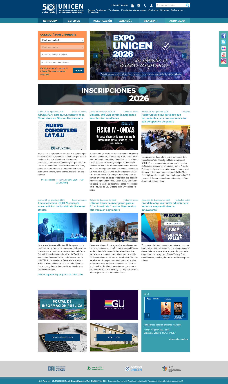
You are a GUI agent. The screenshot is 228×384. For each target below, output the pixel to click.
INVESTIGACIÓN (102, 21)
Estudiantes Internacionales (133, 10)
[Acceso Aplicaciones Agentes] (151, 6)
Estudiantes (113, 10)
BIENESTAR (150, 21)
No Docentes (177, 10)
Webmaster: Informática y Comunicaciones (164, 381)
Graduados (153, 10)
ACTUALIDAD (177, 21)
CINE (147, 294)
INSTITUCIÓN (50, 21)
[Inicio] (132, 6)
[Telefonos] (145, 6)
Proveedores (93, 12)
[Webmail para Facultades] (138, 6)
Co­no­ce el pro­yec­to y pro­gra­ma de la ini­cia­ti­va (60, 274)
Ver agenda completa (178, 339)
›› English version (119, 5)
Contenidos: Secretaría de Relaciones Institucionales (127, 381)
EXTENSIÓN (125, 21)
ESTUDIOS (74, 21)
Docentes (164, 10)
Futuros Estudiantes (97, 10)
